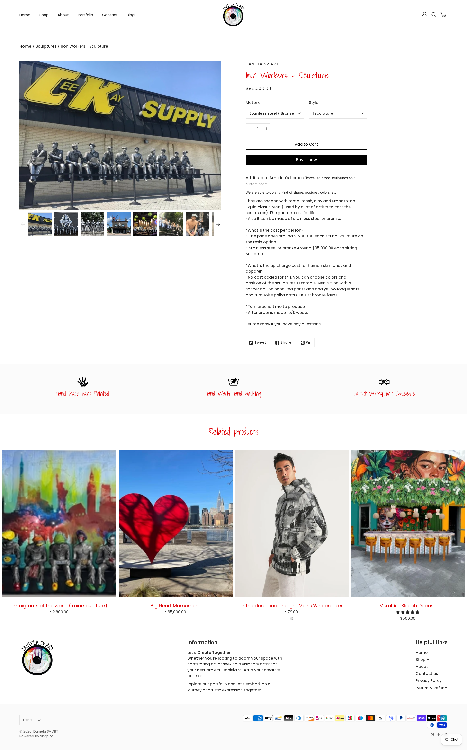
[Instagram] (432, 734)
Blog (131, 14)
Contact (110, 14)
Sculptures (46, 46)
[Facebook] (438, 734)
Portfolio (85, 14)
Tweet (260, 342)
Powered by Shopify (36, 736)
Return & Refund (431, 688)
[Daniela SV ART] (233, 14)
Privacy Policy (429, 680)
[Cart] (444, 14)
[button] (434, 15)
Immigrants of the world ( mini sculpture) (59, 605)
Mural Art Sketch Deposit (407, 605)
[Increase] (266, 128)
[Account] (425, 14)
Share (286, 342)
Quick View (59, 523)
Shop (44, 14)
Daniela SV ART (45, 731)
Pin (309, 342)
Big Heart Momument (175, 605)
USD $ (27, 720)
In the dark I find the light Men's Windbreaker (292, 605)
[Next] (217, 224)
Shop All (423, 659)
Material (254, 102)
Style (313, 102)
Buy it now (306, 160)
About (63, 14)
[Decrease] (249, 128)
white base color (291, 618)
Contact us (427, 673)
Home (24, 14)
